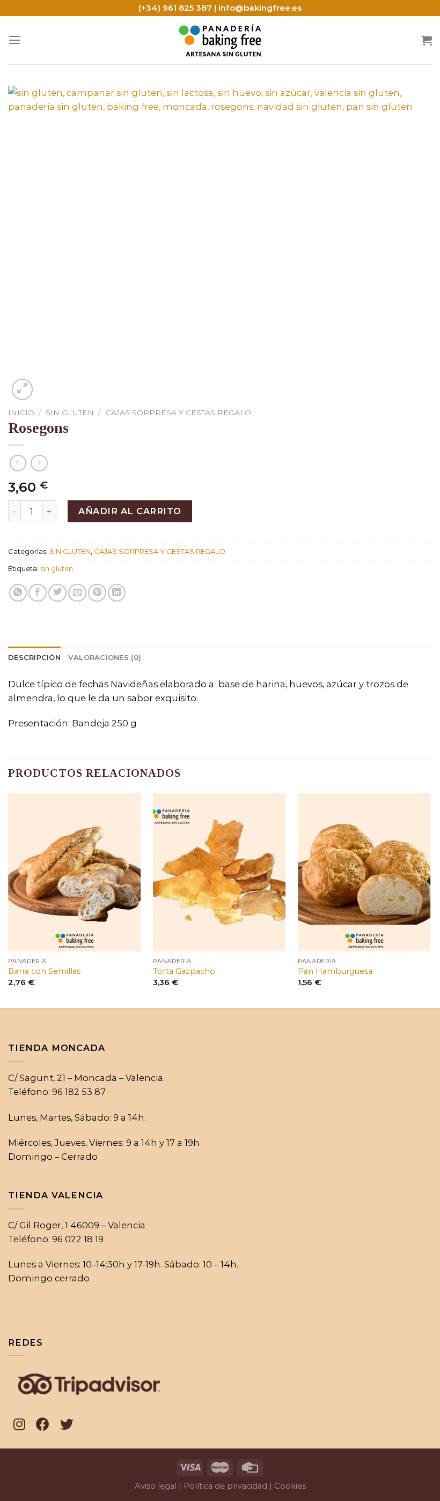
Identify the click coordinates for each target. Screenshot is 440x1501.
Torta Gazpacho (184, 971)
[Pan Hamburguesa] (364, 872)
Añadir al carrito (129, 511)
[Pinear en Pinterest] (97, 593)
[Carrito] (426, 40)
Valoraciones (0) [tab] (104, 657)
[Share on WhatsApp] (18, 593)
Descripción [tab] (34, 657)
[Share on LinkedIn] (117, 593)
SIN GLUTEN (70, 412)
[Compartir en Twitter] (57, 593)
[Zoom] (22, 389)
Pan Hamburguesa (335, 971)
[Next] (431, 899)
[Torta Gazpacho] (219, 872)
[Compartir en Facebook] (37, 593)
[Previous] (9, 899)
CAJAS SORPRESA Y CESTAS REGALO (178, 412)
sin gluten (56, 568)
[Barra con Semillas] (74, 872)
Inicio (21, 412)
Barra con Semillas (44, 971)
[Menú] (14, 40)
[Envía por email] (77, 593)
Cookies (290, 1486)
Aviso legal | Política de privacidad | (203, 1486)
